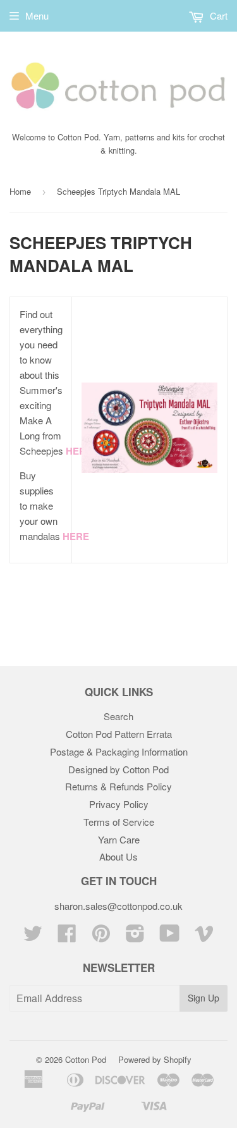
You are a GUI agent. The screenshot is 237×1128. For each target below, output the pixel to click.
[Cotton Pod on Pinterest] (101, 936)
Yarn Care (119, 839)
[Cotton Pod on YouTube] (169, 936)
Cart (217, 15)
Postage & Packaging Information (119, 751)
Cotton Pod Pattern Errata (119, 733)
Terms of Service (118, 821)
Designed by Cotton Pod (118, 769)
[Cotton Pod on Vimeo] (204, 936)
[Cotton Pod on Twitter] (32, 936)
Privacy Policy (119, 804)
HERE (79, 451)
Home (20, 191)
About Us (118, 856)
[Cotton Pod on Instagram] (135, 936)
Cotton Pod (85, 1059)
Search (118, 716)
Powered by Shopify (154, 1059)
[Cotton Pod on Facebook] (67, 936)
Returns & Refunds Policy (118, 786)
